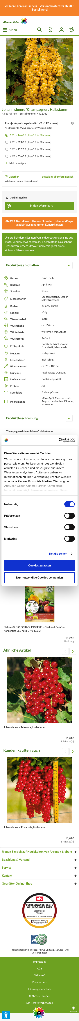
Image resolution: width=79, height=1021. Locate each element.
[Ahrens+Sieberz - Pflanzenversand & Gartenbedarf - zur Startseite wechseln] (15, 21)
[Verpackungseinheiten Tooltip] (72, 124)
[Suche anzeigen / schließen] (38, 30)
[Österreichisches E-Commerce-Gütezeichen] (39, 940)
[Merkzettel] (49, 30)
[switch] (69, 516)
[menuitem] (10, 30)
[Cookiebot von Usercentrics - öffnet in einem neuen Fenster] (59, 440)
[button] (6, 1015)
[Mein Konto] (60, 30)
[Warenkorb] (70, 30)
